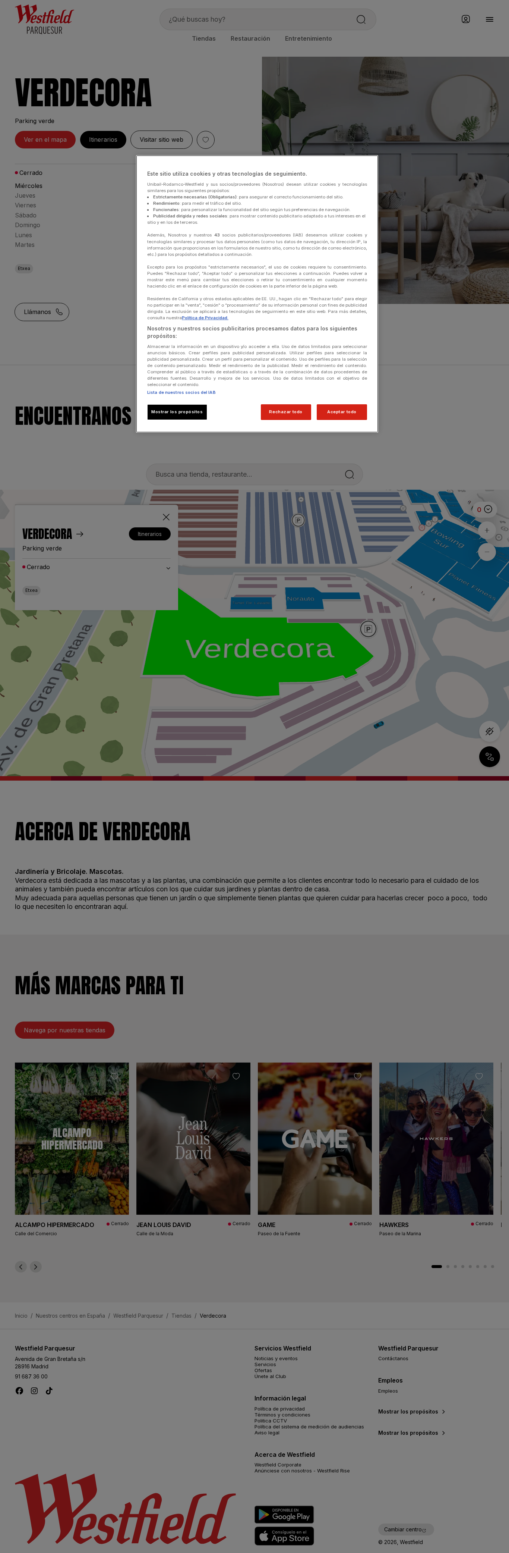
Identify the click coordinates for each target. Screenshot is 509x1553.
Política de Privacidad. (205, 317)
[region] (257, 294)
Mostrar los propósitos (177, 411)
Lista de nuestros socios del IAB (181, 392)
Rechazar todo (285, 411)
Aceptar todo (342, 411)
